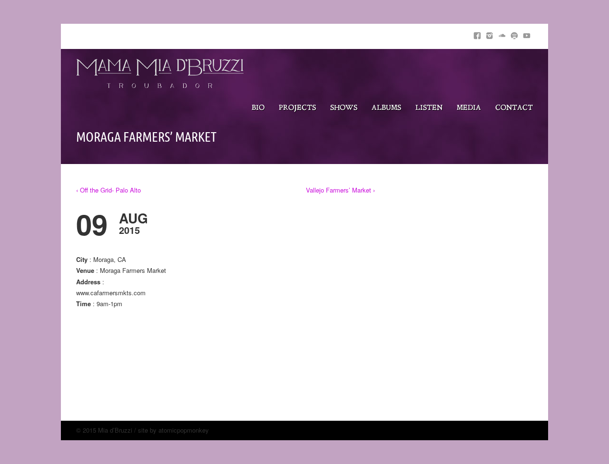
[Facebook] (477, 34)
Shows (343, 108)
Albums (386, 108)
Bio (258, 108)
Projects (297, 108)
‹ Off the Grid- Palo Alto (108, 189)
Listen (428, 108)
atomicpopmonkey (183, 430)
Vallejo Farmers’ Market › (340, 189)
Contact (514, 108)
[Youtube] (526, 34)
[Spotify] (514, 34)
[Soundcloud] (502, 34)
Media (469, 108)
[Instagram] (489, 34)
